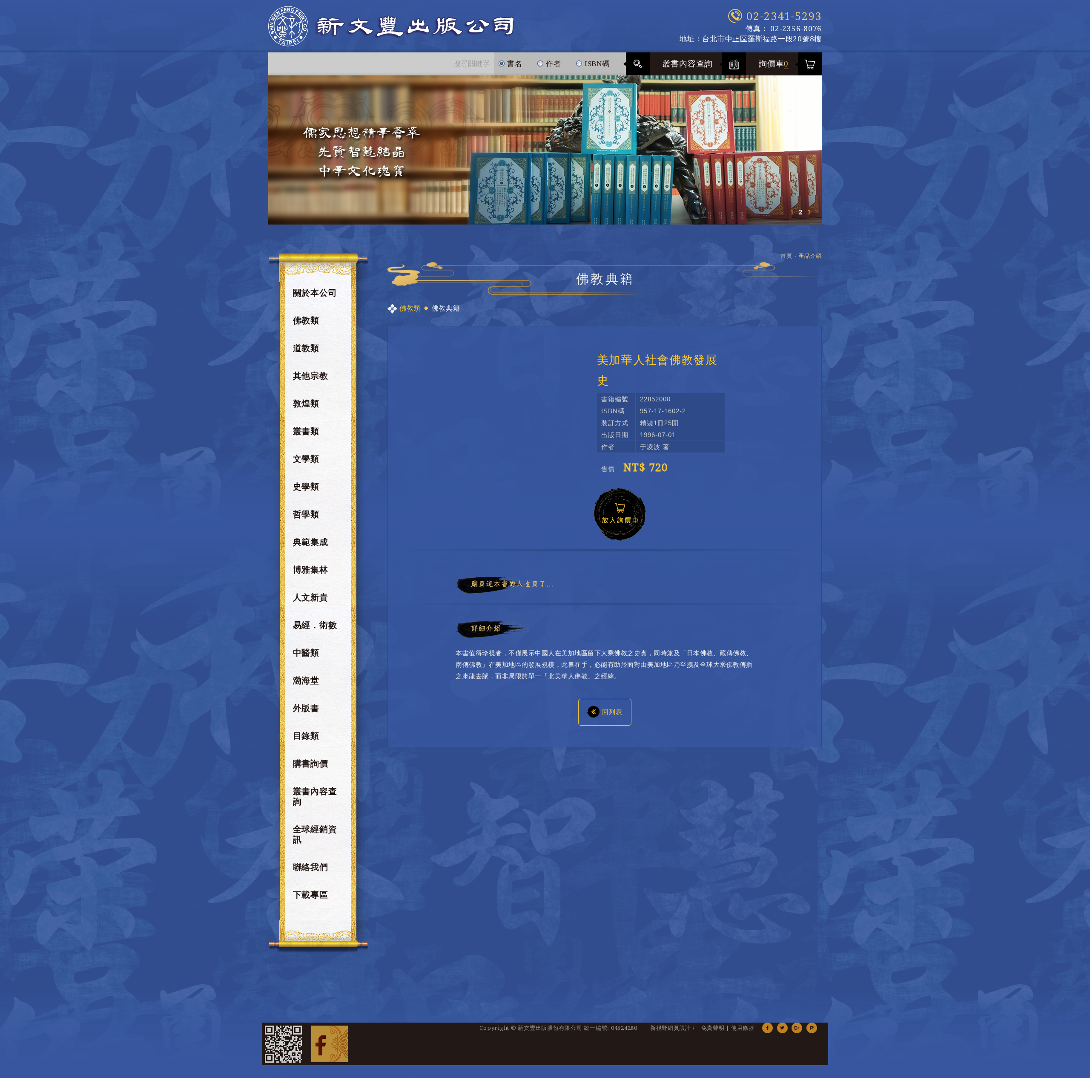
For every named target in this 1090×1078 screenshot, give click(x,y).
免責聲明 (713, 1028)
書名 (513, 64)
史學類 (306, 486)
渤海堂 (306, 680)
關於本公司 (315, 293)
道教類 (306, 348)
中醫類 (306, 653)
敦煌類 (306, 403)
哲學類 (306, 514)
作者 (552, 64)
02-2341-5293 (784, 16)
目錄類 (306, 736)
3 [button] (809, 212)
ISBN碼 (596, 64)
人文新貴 (310, 597)
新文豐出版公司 (391, 26)
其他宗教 (310, 376)
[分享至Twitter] (782, 1028)
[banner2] (545, 150)
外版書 (306, 708)
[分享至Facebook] (767, 1028)
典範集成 (310, 542)
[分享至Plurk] (811, 1028)
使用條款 (742, 1028)
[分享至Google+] (797, 1028)
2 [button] (800, 212)
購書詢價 (310, 763)
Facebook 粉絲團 (329, 1044)
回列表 (612, 711)
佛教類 (306, 320)
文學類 (306, 459)
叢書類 (306, 431)
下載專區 (310, 895)
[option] (545, 150)
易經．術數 (315, 625)
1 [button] (792, 212)
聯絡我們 (310, 867)
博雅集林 (310, 570)
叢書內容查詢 (688, 63)
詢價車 (774, 63)
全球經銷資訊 (315, 834)
